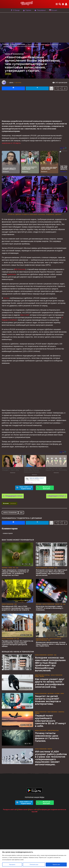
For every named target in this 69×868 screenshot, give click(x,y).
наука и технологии (10, 512)
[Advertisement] (34, 27)
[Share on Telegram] (37, 88)
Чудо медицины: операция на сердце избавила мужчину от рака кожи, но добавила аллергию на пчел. (15, 572)
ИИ (61, 604)
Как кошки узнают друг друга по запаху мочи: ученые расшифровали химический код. (49, 683)
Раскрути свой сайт (10, 809)
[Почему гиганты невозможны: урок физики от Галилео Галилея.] (17, 738)
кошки (37, 676)
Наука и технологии (14, 54)
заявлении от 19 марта (11, 143)
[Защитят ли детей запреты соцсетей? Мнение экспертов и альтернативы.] (17, 701)
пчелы (10, 567)
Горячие (28, 10)
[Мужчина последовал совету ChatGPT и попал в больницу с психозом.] (51, 591)
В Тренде (16, 10)
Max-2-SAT (24, 315)
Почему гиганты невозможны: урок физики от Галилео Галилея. (47, 737)
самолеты (61, 711)
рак (14, 567)
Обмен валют (23, 809)
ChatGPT (57, 604)
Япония (42, 676)
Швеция (37, 713)
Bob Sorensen (20, 269)
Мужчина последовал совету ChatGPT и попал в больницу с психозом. (49, 608)
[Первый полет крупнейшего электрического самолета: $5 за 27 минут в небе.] (17, 719)
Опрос (62, 693)
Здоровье (4, 567)
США (21, 512)
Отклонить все (34, 864)
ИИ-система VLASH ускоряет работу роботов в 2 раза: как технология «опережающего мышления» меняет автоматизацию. (51, 758)
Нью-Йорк (51, 567)
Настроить (12, 864)
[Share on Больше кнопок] (51, 88)
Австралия (50, 693)
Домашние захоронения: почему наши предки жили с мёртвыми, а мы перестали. (51, 644)
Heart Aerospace (52, 711)
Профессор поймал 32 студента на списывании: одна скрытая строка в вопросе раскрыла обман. (17, 643)
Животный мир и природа (42, 675)
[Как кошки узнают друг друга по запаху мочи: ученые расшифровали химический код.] (17, 682)
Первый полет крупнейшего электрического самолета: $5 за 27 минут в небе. (50, 720)
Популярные (41, 10)
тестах (6, 298)
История (57, 693)
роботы (49, 748)
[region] (34, 858)
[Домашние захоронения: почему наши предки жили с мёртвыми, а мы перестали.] (51, 625)
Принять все (56, 864)
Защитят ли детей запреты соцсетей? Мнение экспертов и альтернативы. (48, 700)
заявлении (11, 274)
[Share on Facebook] (13, 88)
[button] (57, 4)
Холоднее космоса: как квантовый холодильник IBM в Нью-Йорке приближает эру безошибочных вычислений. (51, 572)
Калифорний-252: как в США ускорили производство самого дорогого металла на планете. (16, 608)
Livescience (13, 503)
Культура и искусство (42, 638)
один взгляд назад (41, 640)
